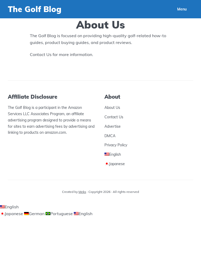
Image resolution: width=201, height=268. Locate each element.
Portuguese (62, 213)
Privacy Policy (115, 145)
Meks (82, 192)
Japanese (14, 213)
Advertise (112, 126)
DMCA (109, 135)
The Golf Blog (34, 9)
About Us (112, 107)
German (37, 213)
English (12, 206)
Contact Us (113, 117)
